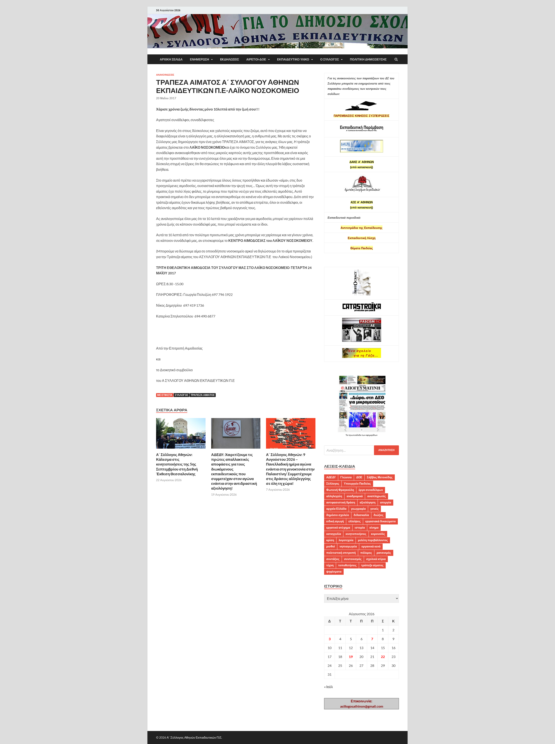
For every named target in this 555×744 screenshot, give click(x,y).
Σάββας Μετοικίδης (380, 477)
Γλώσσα (346, 477)
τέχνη (330, 565)
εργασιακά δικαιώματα (380, 521)
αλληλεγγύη (334, 496)
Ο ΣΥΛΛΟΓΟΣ (329, 59)
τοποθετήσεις (347, 565)
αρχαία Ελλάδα (336, 508)
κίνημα (374, 527)
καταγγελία (333, 534)
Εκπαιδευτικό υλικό (293, 59)
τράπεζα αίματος (203, 395)
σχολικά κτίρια (376, 559)
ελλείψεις (354, 521)
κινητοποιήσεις (356, 534)
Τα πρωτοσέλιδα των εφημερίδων (361, 435)
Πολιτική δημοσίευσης (368, 59)
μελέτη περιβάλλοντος (373, 540)
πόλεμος (366, 552)
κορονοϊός (378, 534)
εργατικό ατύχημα (338, 527)
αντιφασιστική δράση (340, 502)
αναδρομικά (355, 496)
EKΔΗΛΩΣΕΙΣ (229, 59)
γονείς (374, 508)
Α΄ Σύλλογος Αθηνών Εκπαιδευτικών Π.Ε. (194, 737)
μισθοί (330, 546)
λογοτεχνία (346, 540)
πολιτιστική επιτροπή (341, 552)
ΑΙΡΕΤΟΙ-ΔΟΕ (256, 59)
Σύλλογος (181, 395)
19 (351, 656)
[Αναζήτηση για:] (361, 450)
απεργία (385, 502)
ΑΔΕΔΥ (331, 477)
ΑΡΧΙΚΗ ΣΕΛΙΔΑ (171, 59)
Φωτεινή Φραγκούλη (340, 490)
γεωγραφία (358, 508)
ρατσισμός (384, 552)
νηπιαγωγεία (348, 546)
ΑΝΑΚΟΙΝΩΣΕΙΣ (165, 74)
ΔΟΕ (359, 477)
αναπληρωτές (376, 496)
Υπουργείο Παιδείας (357, 483)
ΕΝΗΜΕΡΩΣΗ (199, 59)
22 (383, 656)
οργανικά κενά (370, 546)
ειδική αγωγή (335, 521)
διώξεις (379, 515)
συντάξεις (333, 559)
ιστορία (360, 527)
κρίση (330, 540)
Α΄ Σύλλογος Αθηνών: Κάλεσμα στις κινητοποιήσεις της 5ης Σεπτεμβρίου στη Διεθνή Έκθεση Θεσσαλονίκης (177, 464)
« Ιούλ (328, 687)
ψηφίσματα (333, 571)
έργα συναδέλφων (371, 490)
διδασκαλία (361, 515)
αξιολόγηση (367, 502)
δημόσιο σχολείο (337, 515)
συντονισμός (353, 559)
